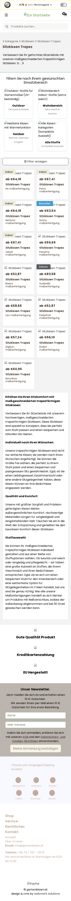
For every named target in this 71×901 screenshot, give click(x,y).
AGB (25, 737)
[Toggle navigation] (6, 15)
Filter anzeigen (37, 161)
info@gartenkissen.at (29, 846)
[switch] (63, 5)
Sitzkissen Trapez (49, 41)
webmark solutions (46, 894)
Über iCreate (14, 841)
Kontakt (10, 837)
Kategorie (11, 41)
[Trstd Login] (65, 4)
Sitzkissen (27, 41)
